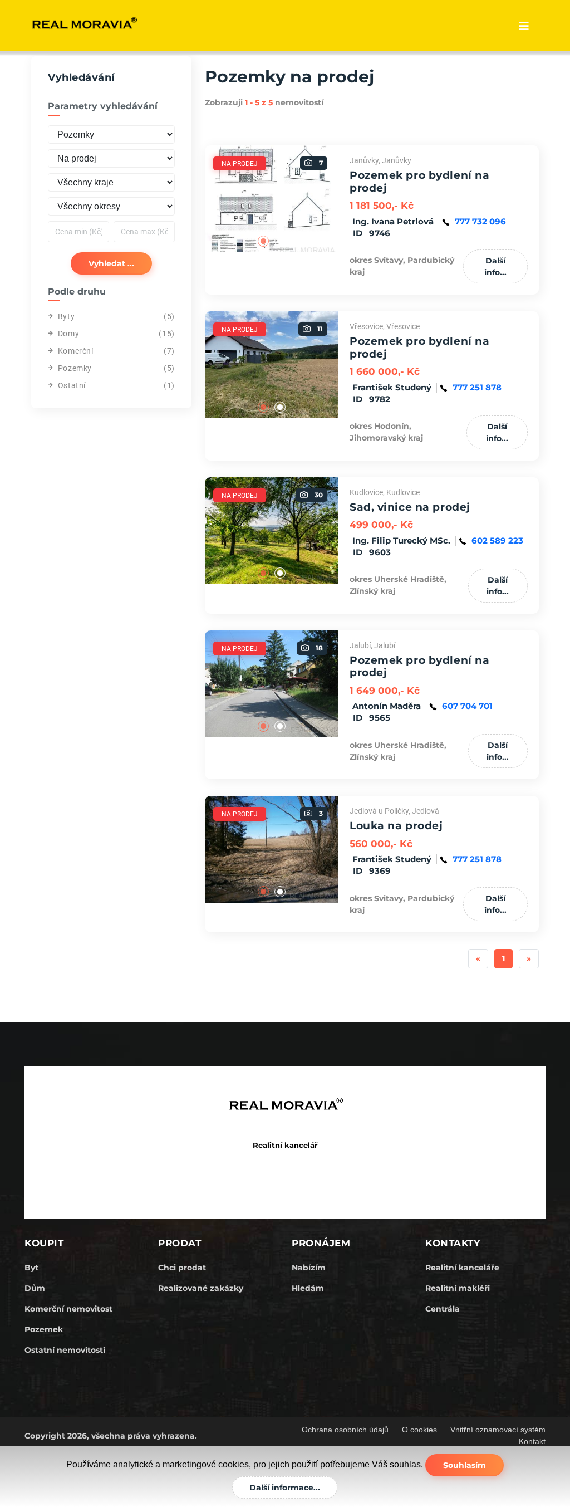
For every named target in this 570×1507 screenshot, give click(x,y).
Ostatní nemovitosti (64, 1350)
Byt (31, 1268)
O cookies (419, 1429)
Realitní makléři (457, 1288)
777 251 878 (477, 387)
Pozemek (43, 1329)
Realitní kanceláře (462, 1268)
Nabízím (309, 1268)
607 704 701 (467, 706)
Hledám (308, 1288)
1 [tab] (263, 241)
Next (346, 198)
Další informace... (284, 1487)
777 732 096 (480, 221)
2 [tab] (280, 241)
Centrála (442, 1309)
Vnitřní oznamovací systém (498, 1429)
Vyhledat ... (111, 263)
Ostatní (72, 385)
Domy (68, 333)
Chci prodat (182, 1268)
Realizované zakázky (200, 1288)
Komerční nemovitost (68, 1309)
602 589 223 (497, 540)
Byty (66, 316)
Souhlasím (464, 1465)
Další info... (495, 266)
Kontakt (532, 1441)
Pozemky (75, 368)
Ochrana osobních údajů (345, 1429)
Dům (34, 1288)
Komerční (76, 350)
